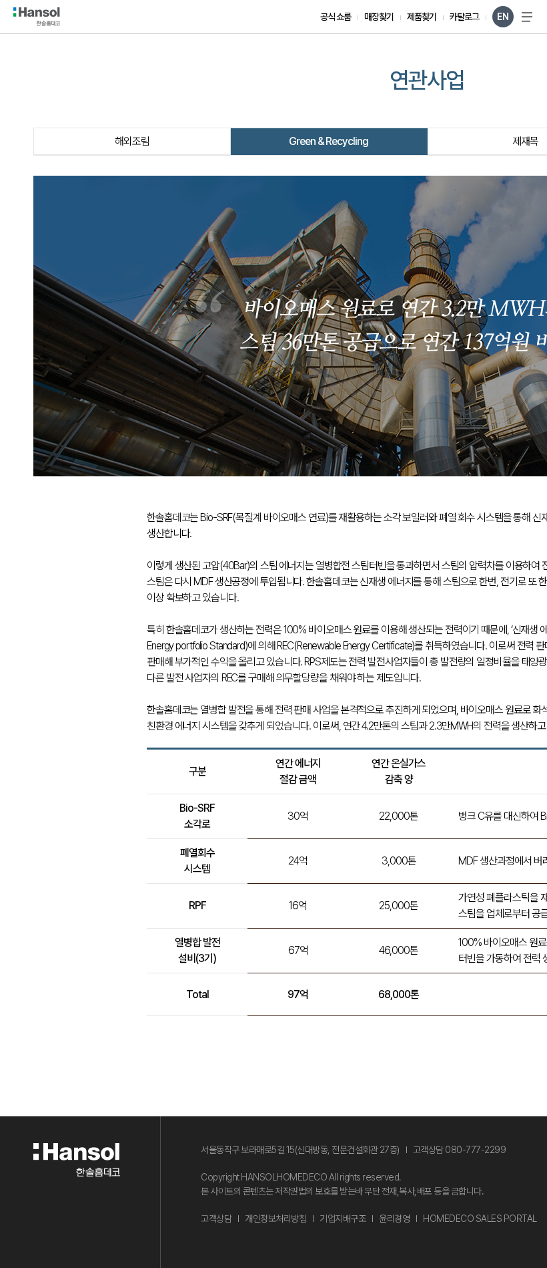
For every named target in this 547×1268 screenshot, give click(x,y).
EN (503, 16)
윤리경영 (394, 1218)
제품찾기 (421, 16)
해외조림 (132, 141)
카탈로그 (464, 16)
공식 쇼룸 (335, 16)
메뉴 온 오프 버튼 (527, 17)
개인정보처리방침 (275, 1218)
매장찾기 (379, 16)
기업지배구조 (343, 1218)
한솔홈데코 (36, 16)
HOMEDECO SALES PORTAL (480, 1218)
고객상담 (216, 1218)
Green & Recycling (328, 141)
